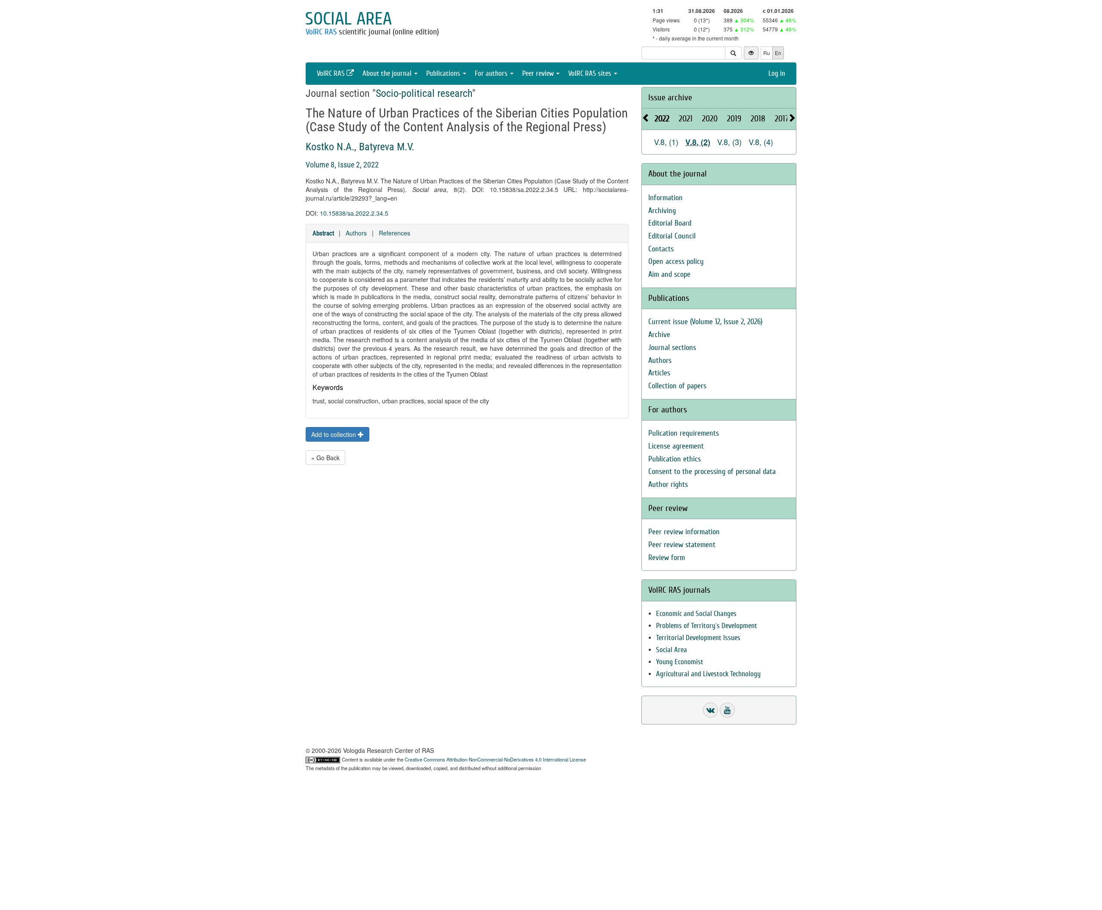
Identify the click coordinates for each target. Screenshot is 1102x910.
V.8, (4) (761, 141)
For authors (492, 73)
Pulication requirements (683, 433)
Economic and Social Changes (696, 614)
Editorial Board (669, 223)
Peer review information (684, 531)
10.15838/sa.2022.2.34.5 (354, 213)
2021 (686, 119)
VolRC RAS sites (590, 73)
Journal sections (672, 347)
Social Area (671, 650)
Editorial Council (672, 236)
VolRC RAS (321, 32)
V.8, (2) (697, 142)
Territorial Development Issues (698, 638)
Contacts (661, 249)
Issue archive (670, 97)
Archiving (662, 210)
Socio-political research (424, 93)
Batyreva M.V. (386, 147)
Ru (766, 52)
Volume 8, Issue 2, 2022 (342, 164)
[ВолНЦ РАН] (710, 710)
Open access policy (676, 261)
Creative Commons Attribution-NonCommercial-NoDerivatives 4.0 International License (495, 759)
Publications (444, 73)
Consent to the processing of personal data (712, 471)
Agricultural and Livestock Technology (708, 674)
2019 (734, 119)
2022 (662, 119)
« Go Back (325, 457)
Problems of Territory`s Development (706, 626)
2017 (782, 119)
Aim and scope (669, 274)
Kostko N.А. (330, 147)
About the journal (387, 73)
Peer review (538, 73)
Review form (666, 557)
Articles (659, 373)
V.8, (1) (666, 141)
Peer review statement (681, 544)
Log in (776, 73)
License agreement (676, 446)
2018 (758, 119)
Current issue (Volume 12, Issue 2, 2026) (705, 321)
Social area (348, 19)
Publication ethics (674, 459)
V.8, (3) (729, 141)
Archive (659, 334)
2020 (710, 119)
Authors (356, 233)
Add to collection (334, 434)
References (394, 233)
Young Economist (679, 662)
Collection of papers (677, 385)
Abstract (323, 233)
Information (665, 197)
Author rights (668, 484)
